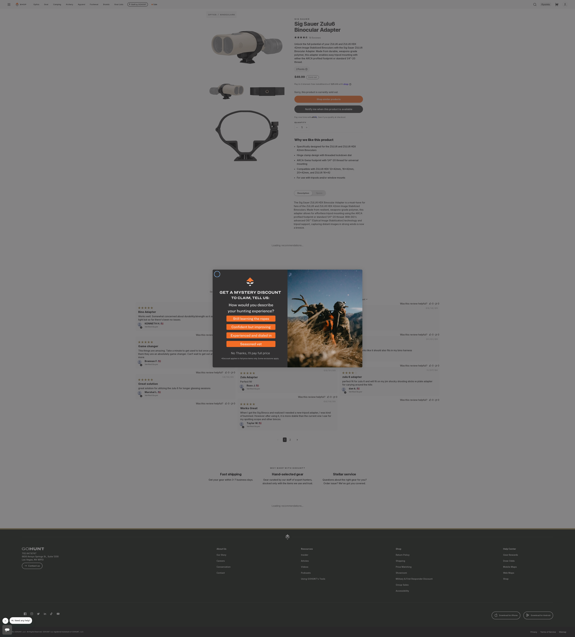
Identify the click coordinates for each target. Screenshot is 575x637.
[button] (250, 320)
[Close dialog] (217, 274)
